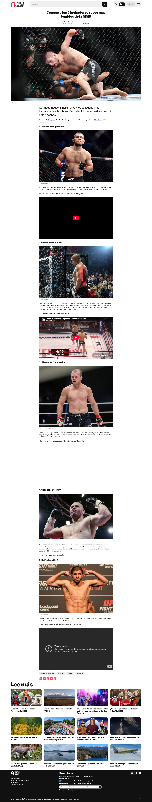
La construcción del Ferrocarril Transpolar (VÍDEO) (23, 710)
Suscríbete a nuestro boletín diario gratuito (76, 784)
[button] (101, 3)
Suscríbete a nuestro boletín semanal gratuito (77, 781)
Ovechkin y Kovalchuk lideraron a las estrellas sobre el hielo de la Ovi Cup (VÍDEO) (92, 711)
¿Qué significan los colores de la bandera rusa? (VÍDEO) (90, 738)
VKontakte (98, 120)
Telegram (51, 120)
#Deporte (80, 673)
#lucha (61, 673)
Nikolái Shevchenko (70, 22)
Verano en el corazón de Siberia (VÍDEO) (24, 738)
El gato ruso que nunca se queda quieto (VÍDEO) (24, 765)
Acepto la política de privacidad (69, 790)
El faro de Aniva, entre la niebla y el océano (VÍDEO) (125, 738)
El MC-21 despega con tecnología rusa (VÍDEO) (124, 765)
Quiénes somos (15, 778)
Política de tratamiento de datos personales (21, 781)
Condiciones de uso (17, 784)
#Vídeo (70, 673)
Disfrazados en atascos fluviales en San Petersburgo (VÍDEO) (59, 738)
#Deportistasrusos (47, 673)
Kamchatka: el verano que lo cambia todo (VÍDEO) (59, 765)
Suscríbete (66, 773)
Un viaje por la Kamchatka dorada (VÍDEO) (58, 710)
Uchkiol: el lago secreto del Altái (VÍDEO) (90, 765)
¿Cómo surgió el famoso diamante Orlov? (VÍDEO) (124, 710)
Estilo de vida (85, 23)
